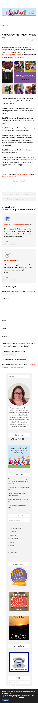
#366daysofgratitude (24, 174)
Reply (8, 241)
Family (12, 549)
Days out (12, 545)
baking (8, 101)
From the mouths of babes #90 (18, 199)
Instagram (5, 50)
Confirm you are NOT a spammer (14, 360)
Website (5, 336)
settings (21, 697)
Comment (6, 298)
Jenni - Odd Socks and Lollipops (15, 224)
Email (4, 328)
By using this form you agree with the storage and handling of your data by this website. (19, 344)
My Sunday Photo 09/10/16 (20, 194)
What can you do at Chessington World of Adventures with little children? (18, 481)
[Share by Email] (24, 181)
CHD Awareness (15, 528)
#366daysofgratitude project (11, 54)
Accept (6, 700)
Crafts (12, 542)
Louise (6, 174)
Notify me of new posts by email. (14, 351)
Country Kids (14, 538)
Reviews (12, 556)
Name (4, 320)
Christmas (13, 535)
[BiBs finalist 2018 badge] (19, 576)
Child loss (13, 531)
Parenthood (13, 552)
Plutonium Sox (9, 260)
